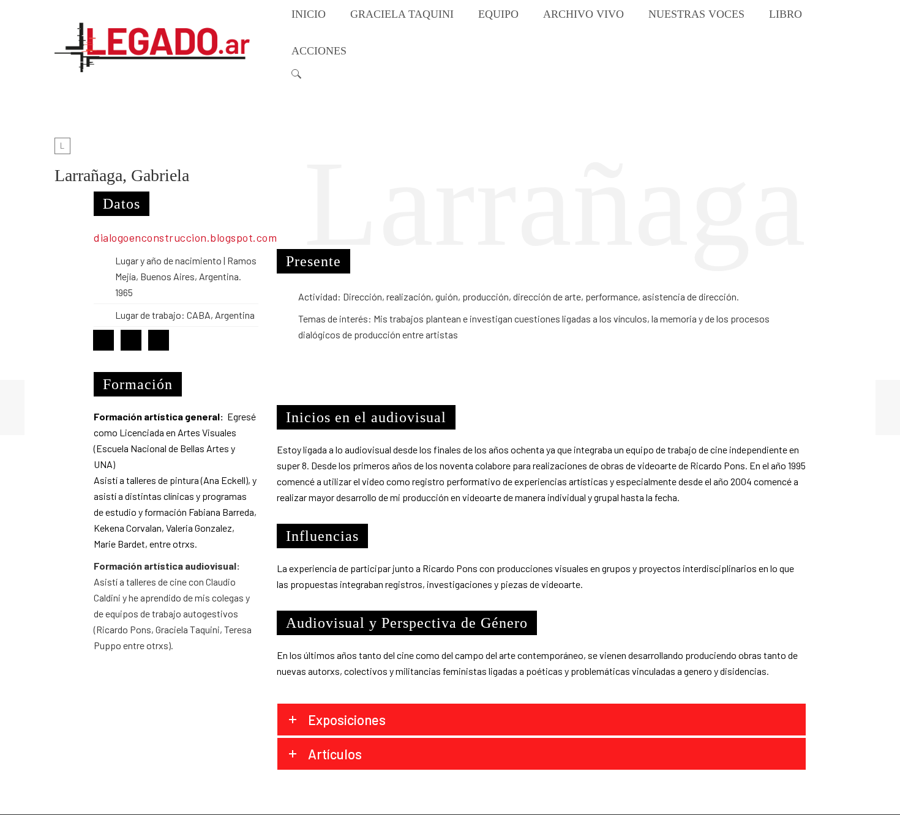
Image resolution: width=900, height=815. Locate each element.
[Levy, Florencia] (888, 407)
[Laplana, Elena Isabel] (12, 407)
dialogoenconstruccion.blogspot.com (187, 237)
